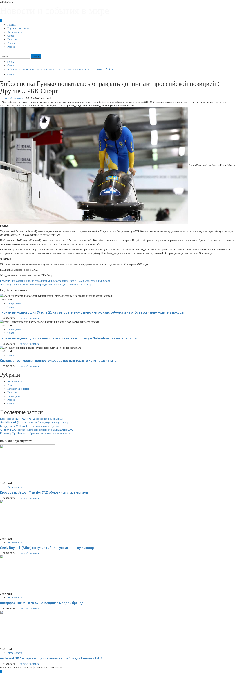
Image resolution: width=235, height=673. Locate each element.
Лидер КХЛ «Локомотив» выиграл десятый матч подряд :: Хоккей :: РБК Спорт (46, 284)
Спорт (10, 36)
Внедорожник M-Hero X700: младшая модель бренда (29, 426)
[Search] (1, 52)
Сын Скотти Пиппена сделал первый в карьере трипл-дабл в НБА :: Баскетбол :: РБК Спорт (55, 280)
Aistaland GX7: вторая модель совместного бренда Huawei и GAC (36, 429)
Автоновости (14, 32)
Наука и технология (18, 28)
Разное (11, 47)
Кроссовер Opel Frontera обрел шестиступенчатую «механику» (35, 433)
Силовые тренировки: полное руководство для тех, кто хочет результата (58, 360)
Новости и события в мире (54, 10)
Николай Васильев (13, 98)
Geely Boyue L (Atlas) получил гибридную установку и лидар (34, 422)
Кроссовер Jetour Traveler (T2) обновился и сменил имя (31, 418)
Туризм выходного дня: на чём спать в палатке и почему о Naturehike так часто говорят (69, 338)
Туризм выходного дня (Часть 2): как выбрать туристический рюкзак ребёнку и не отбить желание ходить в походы (92, 312)
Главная (11, 24)
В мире (11, 43)
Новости (12, 39)
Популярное (14, 303)
